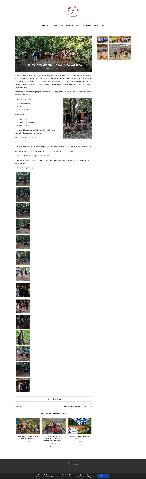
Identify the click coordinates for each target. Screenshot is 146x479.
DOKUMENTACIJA (67, 26)
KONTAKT (97, 26)
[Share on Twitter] (55, 399)
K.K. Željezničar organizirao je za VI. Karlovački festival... (53, 438)
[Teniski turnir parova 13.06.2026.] (79, 426)
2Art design (78, 472)
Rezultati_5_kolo (21, 142)
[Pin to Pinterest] (57, 399)
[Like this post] (50, 399)
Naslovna (18, 33)
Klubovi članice (30, 33)
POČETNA (45, 26)
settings (88, 477)
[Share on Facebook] (53, 399)
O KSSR (54, 26)
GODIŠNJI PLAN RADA (83, 26)
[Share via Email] (60, 399)
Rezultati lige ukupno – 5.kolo (25, 137)
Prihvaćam (103, 476)
